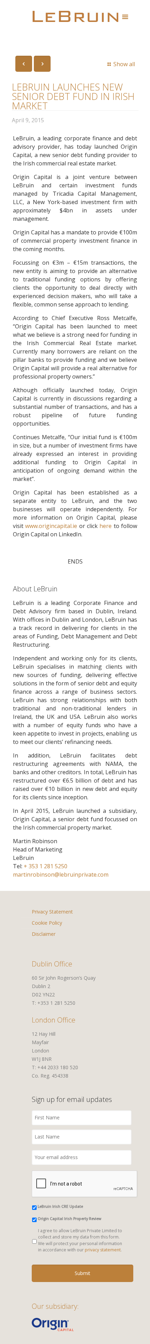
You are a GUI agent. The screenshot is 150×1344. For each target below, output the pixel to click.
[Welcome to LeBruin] (75, 15)
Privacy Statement (52, 911)
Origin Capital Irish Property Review (69, 1218)
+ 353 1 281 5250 (45, 866)
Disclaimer (43, 934)
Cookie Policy (47, 922)
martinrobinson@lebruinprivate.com (60, 874)
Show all (124, 64)
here (105, 526)
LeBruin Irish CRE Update (60, 1206)
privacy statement (103, 1250)
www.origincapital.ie (51, 526)
